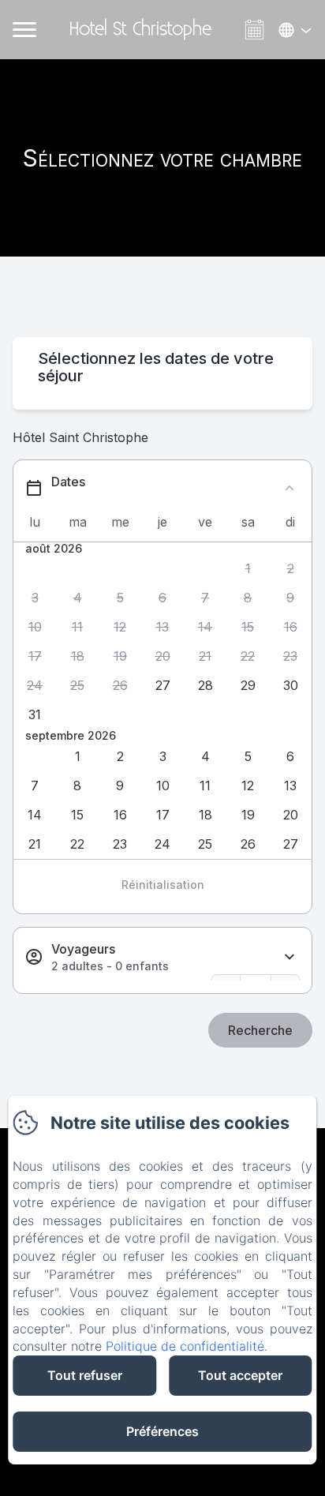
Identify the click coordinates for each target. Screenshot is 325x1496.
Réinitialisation (162, 884)
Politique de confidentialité (185, 1346)
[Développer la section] (289, 957)
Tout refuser (84, 1375)
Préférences (162, 1431)
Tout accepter (240, 1375)
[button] (247, 568)
